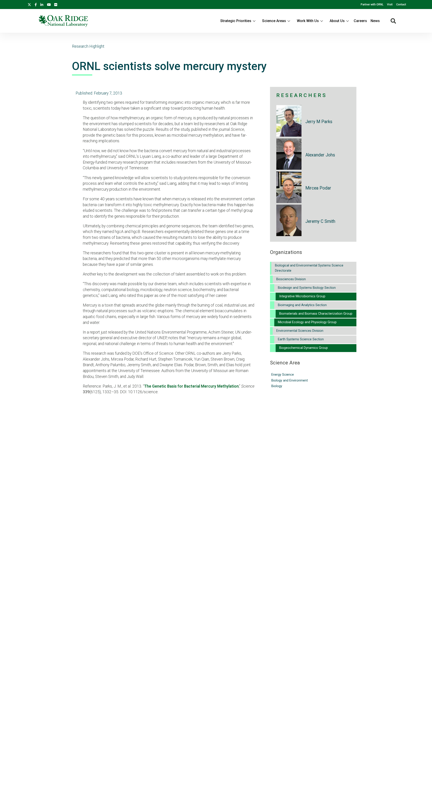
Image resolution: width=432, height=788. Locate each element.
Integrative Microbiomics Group (302, 296)
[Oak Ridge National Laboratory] (63, 21)
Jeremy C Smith (320, 221)
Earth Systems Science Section (301, 339)
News (375, 21)
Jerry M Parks (318, 121)
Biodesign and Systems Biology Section (307, 288)
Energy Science (282, 375)
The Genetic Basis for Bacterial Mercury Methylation (191, 386)
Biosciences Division (291, 279)
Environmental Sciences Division (299, 331)
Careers (360, 21)
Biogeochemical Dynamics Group (303, 348)
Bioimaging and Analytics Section (302, 305)
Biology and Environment (289, 380)
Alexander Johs (320, 155)
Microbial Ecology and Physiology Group (307, 322)
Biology (276, 386)
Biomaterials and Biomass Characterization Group (315, 314)
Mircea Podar (318, 188)
